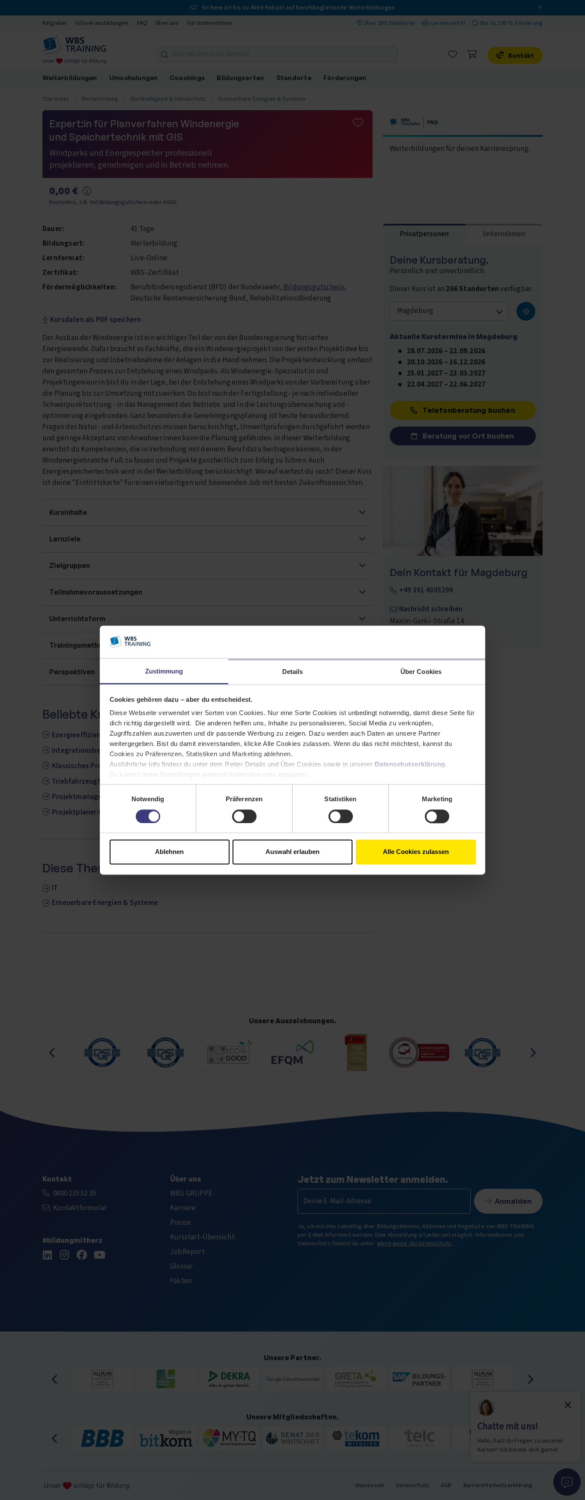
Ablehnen (169, 852)
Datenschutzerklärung (410, 764)
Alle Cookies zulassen (416, 852)
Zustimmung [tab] (164, 671)
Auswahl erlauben (292, 852)
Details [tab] (292, 672)
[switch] (244, 816)
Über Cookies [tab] (421, 672)
